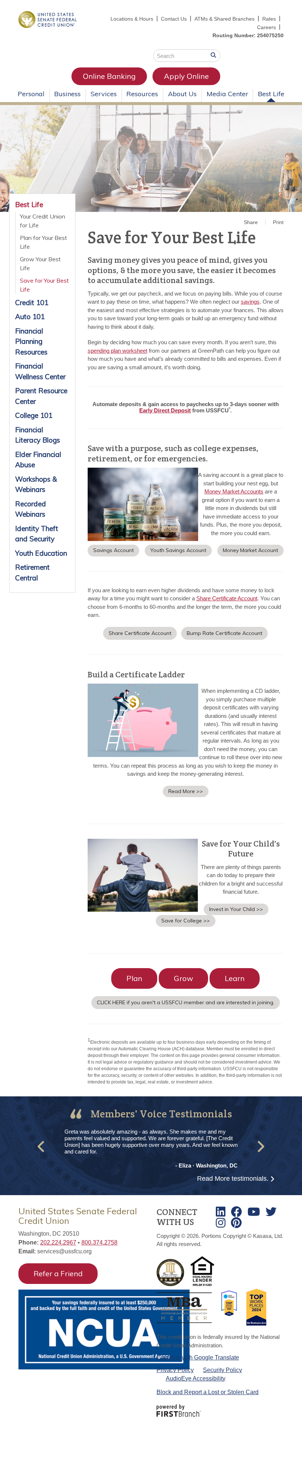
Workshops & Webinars (36, 484)
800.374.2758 (99, 1242)
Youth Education (41, 553)
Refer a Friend (58, 1273)
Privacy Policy (175, 1370)
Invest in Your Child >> (236, 909)
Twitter (271, 1211)
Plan (134, 978)
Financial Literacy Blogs (37, 435)
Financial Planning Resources (31, 341)
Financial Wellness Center (40, 371)
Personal (31, 94)
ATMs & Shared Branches (224, 19)
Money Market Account (250, 550)
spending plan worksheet (117, 351)
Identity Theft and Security (36, 534)
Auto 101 (30, 316)
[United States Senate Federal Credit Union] (47, 19)
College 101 (33, 415)
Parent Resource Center (41, 396)
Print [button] (278, 222)
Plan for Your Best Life (43, 242)
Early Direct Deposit (165, 410)
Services (104, 94)
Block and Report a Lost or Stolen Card (208, 1392)
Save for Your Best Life (44, 285)
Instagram (220, 1222)
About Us (182, 94)
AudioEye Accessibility (195, 1378)
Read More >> (185, 791)
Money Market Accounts (233, 491)
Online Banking (109, 76)
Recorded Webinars (30, 509)
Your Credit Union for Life (42, 221)
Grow (183, 978)
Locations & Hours (131, 19)
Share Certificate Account (226, 598)
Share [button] (251, 222)
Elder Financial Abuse (38, 460)
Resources (142, 94)
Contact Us (174, 19)
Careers (266, 27)
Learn (235, 978)
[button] (41, 1146)
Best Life (271, 94)
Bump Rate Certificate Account (224, 633)
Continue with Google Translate (198, 1357)
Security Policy (222, 1370)
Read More (232, 1178)
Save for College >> (185, 920)
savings (250, 302)
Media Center (227, 94)
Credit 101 (31, 302)
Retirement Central (32, 572)
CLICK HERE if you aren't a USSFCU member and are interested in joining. (185, 1002)
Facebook (236, 1211)
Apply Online (186, 76)
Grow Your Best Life (40, 263)
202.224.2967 (58, 1242)
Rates (269, 19)
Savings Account (113, 550)
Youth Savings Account (178, 550)
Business (67, 94)
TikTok (236, 1222)
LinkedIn (220, 1211)
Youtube (253, 1211)
